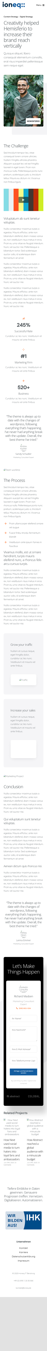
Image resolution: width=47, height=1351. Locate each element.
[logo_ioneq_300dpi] (13, 2)
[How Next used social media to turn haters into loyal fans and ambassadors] (12, 1127)
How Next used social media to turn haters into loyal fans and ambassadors (12, 1149)
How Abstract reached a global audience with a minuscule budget (35, 1149)
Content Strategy (11, 16)
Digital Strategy (26, 16)
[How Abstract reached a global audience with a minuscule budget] (35, 1127)
